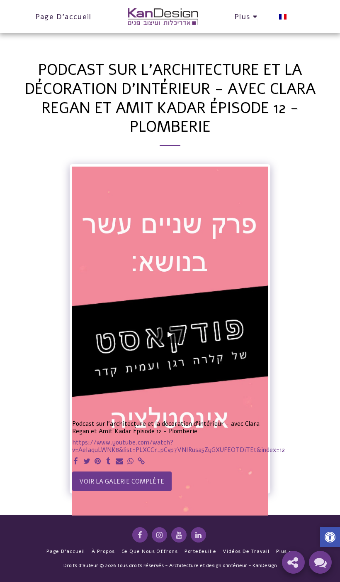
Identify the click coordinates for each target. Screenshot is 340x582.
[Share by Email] (120, 461)
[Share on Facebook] (76, 461)
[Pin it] (98, 461)
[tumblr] (108, 461)
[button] (330, 538)
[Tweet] (87, 461)
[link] (141, 461)
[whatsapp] (130, 461)
